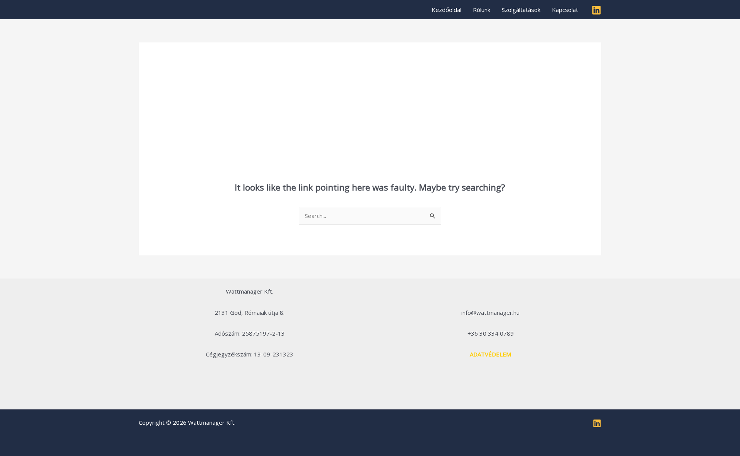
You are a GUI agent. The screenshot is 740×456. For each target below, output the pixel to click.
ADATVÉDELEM (490, 354)
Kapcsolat (565, 10)
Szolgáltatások (521, 10)
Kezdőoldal (446, 10)
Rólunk (481, 10)
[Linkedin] (596, 10)
